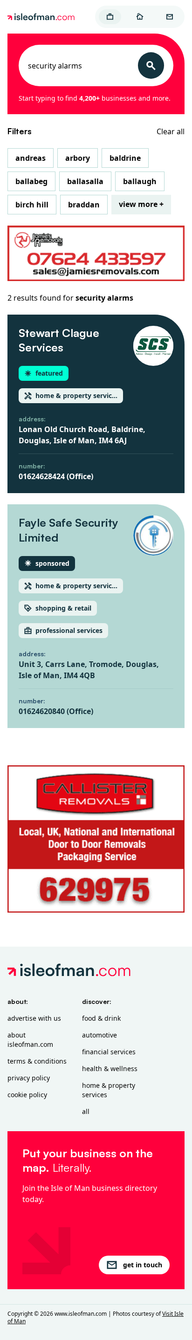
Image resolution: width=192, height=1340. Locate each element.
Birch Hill (31, 204)
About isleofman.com (30, 1040)
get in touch (142, 1264)
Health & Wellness (109, 1068)
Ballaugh (140, 181)
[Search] (151, 65)
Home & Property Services (108, 1090)
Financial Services (109, 1051)
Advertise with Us (34, 1018)
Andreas (30, 158)
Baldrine (125, 158)
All (85, 1111)
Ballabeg (31, 181)
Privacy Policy (28, 1077)
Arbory (77, 158)
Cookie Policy (27, 1094)
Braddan (84, 204)
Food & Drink (101, 1018)
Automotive (99, 1035)
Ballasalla (85, 181)
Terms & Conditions (37, 1061)
